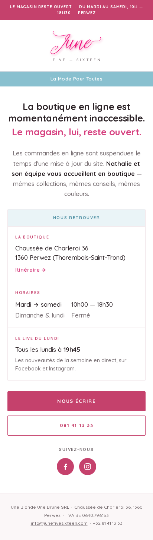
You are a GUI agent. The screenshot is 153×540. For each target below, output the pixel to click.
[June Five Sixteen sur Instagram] (87, 466)
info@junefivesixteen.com (59, 523)
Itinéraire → (30, 269)
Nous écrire (76, 401)
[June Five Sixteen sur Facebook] (65, 466)
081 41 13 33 (77, 425)
